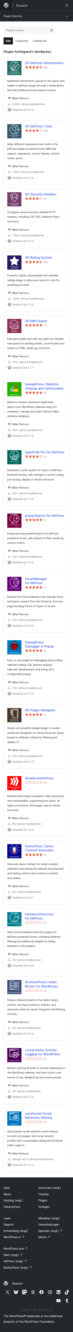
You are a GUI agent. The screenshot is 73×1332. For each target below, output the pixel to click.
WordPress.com (16, 1248)
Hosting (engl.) (13, 1200)
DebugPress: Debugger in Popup (39, 644)
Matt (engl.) (13, 1255)
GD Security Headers (41, 194)
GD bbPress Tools (38, 126)
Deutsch (17, 1283)
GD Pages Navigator (40, 710)
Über (7, 1188)
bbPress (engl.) (15, 1261)
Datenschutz (12, 1207)
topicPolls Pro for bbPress (44, 452)
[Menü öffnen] (67, 5)
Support (9, 1224)
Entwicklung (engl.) (16, 1231)
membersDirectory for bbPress (39, 916)
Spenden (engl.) (50, 1231)
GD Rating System (38, 257)
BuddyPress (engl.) (18, 1267)
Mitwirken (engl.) (49, 1218)
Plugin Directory (13, 16)
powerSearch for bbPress (44, 515)
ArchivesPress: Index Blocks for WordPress (41, 984)
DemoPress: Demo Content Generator (39, 848)
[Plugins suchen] (51, 30)
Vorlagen (44, 1207)
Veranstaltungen (48, 1224)
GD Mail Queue (36, 321)
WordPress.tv (14, 1237)
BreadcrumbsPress (39, 778)
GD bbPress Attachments (44, 63)
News (7, 1194)
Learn (7, 1218)
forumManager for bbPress (36, 581)
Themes (43, 1194)
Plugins (42, 1200)
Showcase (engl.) (49, 1188)
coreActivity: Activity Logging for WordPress (42, 1052)
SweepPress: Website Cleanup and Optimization (44, 386)
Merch (44, 1237)
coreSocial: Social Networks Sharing (38, 1115)
